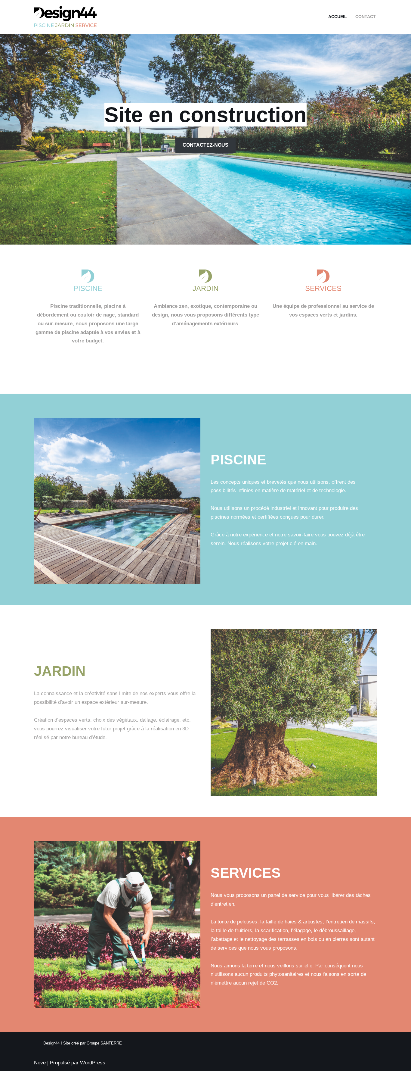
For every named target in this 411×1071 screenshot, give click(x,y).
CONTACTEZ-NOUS (205, 145)
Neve (40, 1063)
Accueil (337, 16)
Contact (365, 16)
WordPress (92, 1063)
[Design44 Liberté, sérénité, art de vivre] (67, 16)
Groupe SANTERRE (104, 1043)
